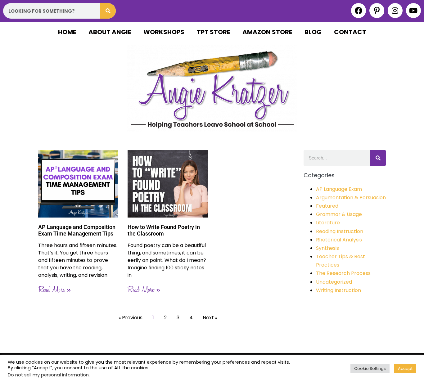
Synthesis (327, 248)
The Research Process (343, 273)
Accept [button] (405, 368)
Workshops (163, 32)
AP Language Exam (339, 189)
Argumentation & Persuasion (351, 197)
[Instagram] (395, 10)
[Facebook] (358, 10)
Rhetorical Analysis (339, 239)
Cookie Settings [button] (370, 368)
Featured (327, 205)
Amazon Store (267, 32)
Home (67, 32)
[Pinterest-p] (376, 10)
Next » (210, 317)
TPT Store (213, 32)
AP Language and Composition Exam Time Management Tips (76, 230)
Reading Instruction (339, 231)
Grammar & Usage (339, 214)
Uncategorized (334, 281)
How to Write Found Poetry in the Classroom (164, 230)
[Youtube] (413, 10)
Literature (328, 222)
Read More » (54, 290)
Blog (313, 32)
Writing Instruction (338, 290)
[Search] (108, 11)
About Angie (109, 32)
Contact (350, 32)
